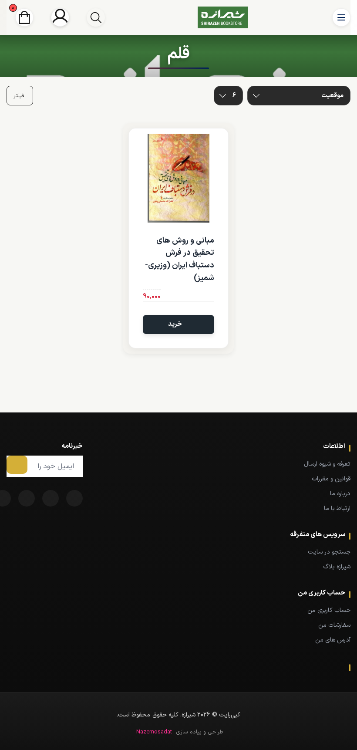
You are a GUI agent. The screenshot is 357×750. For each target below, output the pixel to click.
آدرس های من (332, 640)
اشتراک (17, 465)
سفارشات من (334, 625)
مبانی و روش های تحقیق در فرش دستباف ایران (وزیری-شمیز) (179, 259)
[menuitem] (223, 464)
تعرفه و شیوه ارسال (327, 464)
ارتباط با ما (337, 508)
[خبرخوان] (26, 498)
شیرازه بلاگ (336, 566)
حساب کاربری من (328, 610)
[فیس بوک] (74, 498)
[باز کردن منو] (341, 17)
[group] (96, 17)
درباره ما (340, 493)
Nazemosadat (154, 732)
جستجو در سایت (329, 552)
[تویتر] (50, 498)
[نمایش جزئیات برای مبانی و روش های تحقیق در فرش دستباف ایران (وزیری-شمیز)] (178, 178)
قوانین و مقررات (331, 478)
